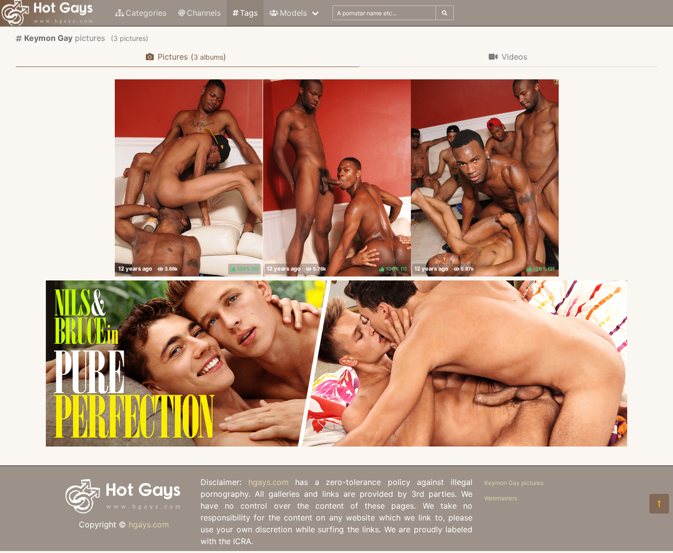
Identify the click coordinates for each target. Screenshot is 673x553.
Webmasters (500, 498)
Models (293, 13)
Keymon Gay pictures (513, 482)
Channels (204, 13)
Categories (146, 13)
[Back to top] (659, 504)
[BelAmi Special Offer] (336, 444)
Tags (249, 13)
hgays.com (149, 524)
